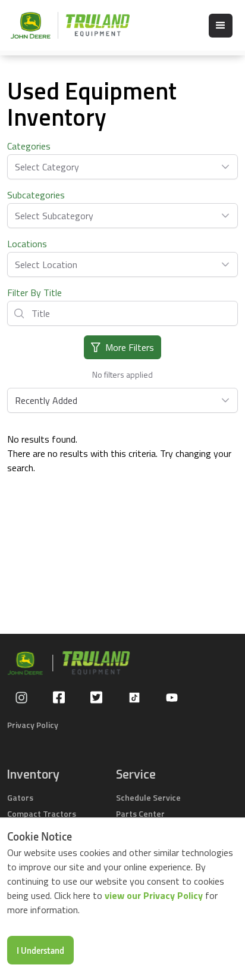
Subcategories (36, 195)
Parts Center (140, 813)
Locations (27, 244)
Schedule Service (148, 797)
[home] (64, 25)
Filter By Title (34, 292)
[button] (221, 26)
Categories (29, 146)
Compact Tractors (41, 813)
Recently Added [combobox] (46, 400)
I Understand (40, 950)
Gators (20, 797)
